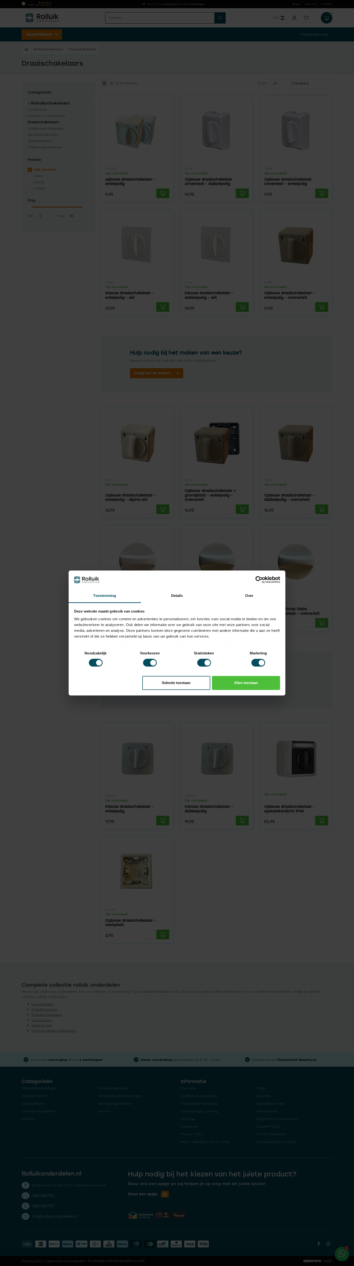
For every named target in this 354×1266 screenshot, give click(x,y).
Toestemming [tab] (104, 596)
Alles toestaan (246, 683)
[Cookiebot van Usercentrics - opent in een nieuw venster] (259, 579)
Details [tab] (177, 596)
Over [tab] (249, 596)
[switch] (150, 663)
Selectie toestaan (176, 683)
